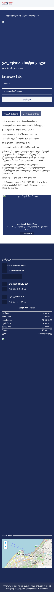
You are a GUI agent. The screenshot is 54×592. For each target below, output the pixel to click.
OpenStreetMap (48, 567)
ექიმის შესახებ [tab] (11, 114)
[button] (16, 560)
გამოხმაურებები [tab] (31, 114)
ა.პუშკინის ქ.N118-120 (17, 284)
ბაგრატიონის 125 (15, 296)
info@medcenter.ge (15, 270)
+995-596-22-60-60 (16, 289)
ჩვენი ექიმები (12, 16)
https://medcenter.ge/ (16, 265)
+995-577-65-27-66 (16, 302)
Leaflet (41, 567)
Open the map (27, 233)
